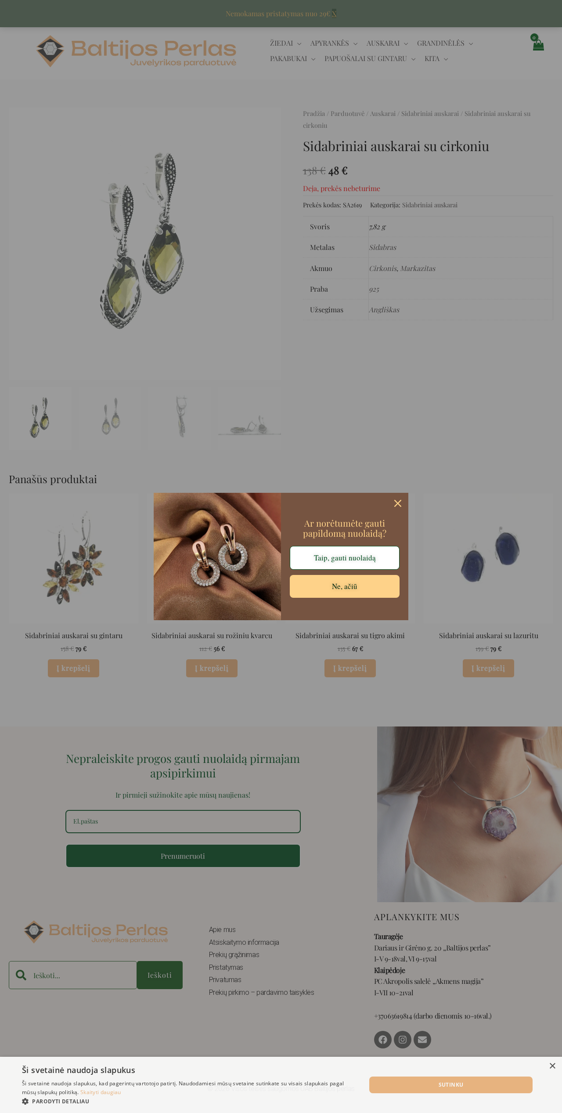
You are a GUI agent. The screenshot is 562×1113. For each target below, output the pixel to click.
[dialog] (281, 1085)
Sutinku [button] (451, 1084)
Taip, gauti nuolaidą (345, 558)
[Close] (397, 503)
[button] (189, 1101)
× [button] (552, 1066)
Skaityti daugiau (100, 1092)
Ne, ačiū (344, 586)
